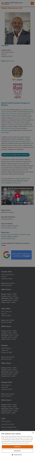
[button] (17, 455)
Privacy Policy (25, 443)
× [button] (33, 432)
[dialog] (17, 444)
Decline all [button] (17, 451)
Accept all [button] (17, 446)
